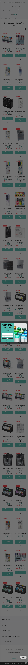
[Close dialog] (26, 323)
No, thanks (7, 340)
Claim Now (7, 338)
